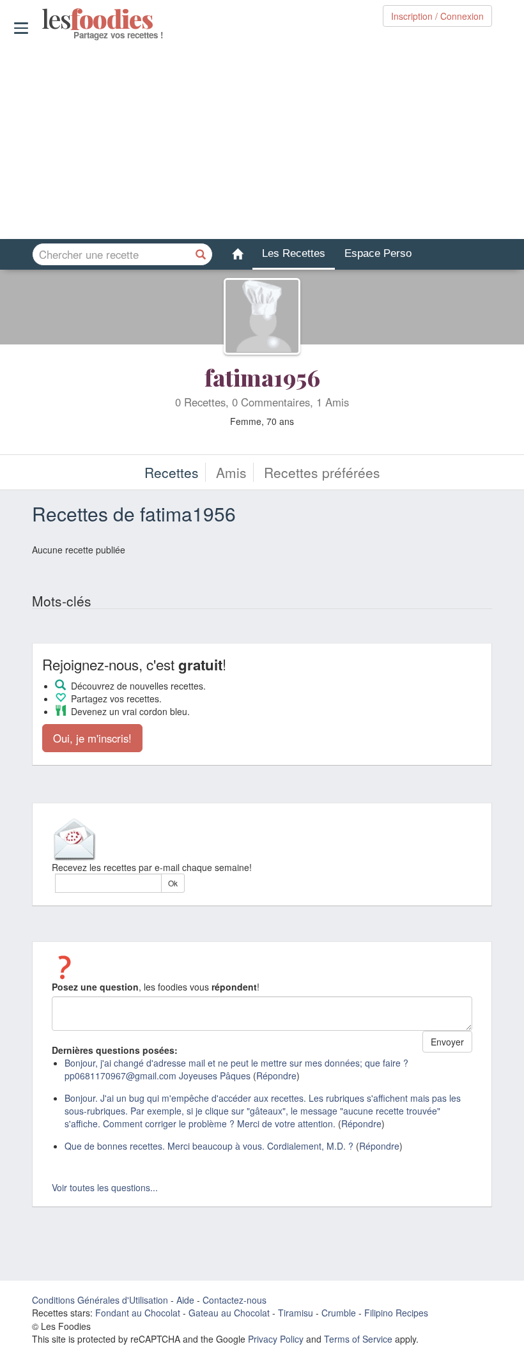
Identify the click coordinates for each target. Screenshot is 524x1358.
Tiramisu (295, 1312)
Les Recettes (293, 253)
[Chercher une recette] (201, 254)
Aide (185, 1299)
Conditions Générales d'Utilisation (100, 1299)
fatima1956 (262, 377)
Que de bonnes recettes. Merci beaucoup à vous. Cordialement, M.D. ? (209, 1145)
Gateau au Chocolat (229, 1312)
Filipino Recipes (396, 1312)
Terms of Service (358, 1338)
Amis (231, 472)
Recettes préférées (322, 472)
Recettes (171, 472)
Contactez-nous (234, 1299)
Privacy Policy (276, 1338)
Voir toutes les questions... (105, 1187)
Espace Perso (378, 253)
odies (43, 19)
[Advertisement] (262, 139)
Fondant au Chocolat (137, 1312)
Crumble (338, 1312)
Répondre (276, 1075)
